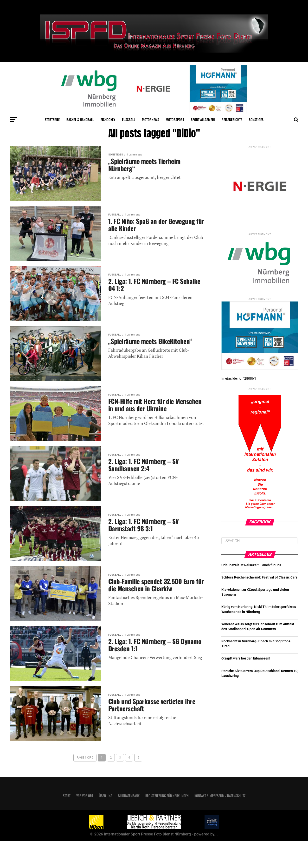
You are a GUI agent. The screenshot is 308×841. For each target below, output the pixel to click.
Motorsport (175, 119)
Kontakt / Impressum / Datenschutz (219, 795)
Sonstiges (256, 119)
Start (67, 795)
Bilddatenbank (129, 795)
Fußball (128, 119)
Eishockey (108, 119)
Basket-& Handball (80, 119)
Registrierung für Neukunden (167, 795)
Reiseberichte (232, 119)
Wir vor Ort (84, 795)
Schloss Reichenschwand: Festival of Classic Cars (259, 577)
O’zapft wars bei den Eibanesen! (245, 658)
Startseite (52, 119)
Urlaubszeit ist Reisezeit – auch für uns (251, 565)
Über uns (105, 795)
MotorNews (150, 119)
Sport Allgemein (203, 119)
